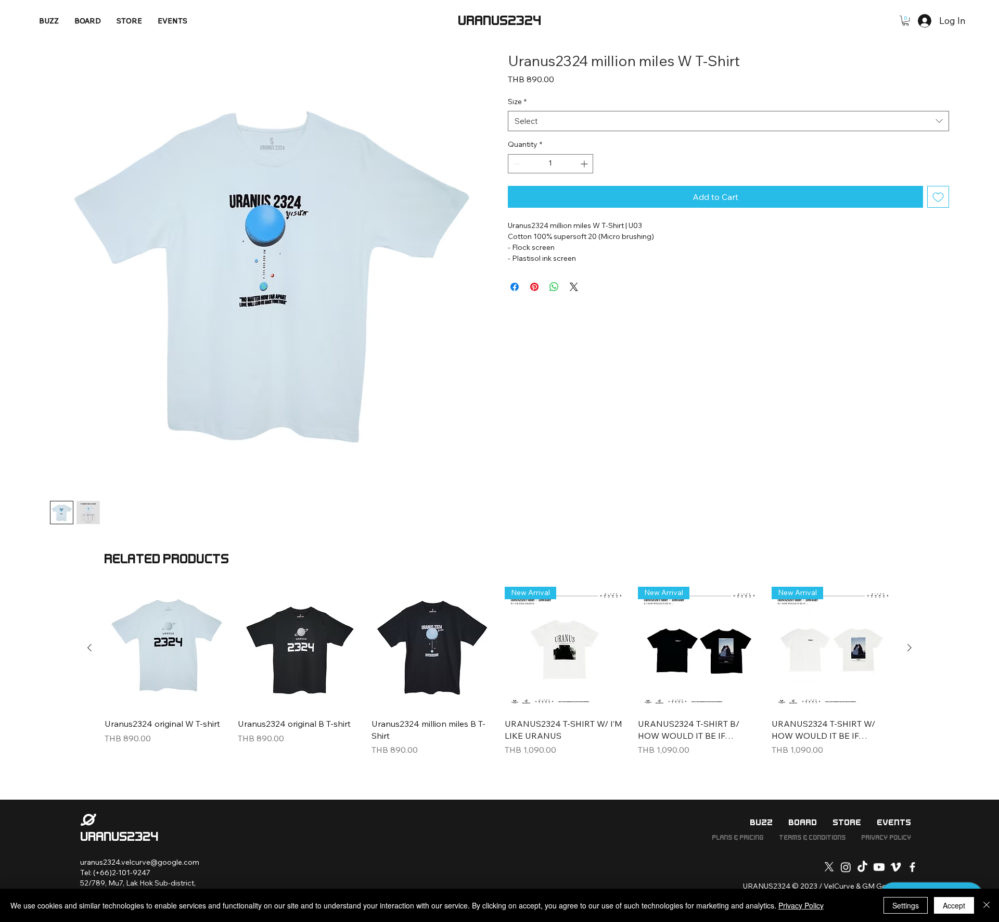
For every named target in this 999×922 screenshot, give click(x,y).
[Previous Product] (89, 647)
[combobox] (728, 121)
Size (517, 101)
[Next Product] (909, 647)
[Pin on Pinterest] (534, 287)
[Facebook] (912, 867)
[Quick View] (166, 648)
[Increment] (585, 164)
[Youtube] (879, 867)
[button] (906, 21)
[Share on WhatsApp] (554, 287)
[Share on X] (574, 287)
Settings (905, 905)
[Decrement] (515, 164)
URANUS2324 (499, 21)
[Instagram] (845, 867)
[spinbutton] (550, 164)
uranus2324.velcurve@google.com (139, 862)
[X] (829, 867)
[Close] (986, 905)
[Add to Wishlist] (938, 197)
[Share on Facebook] (514, 287)
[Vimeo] (895, 867)
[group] (499, 677)
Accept (954, 905)
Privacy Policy (801, 905)
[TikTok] (862, 867)
